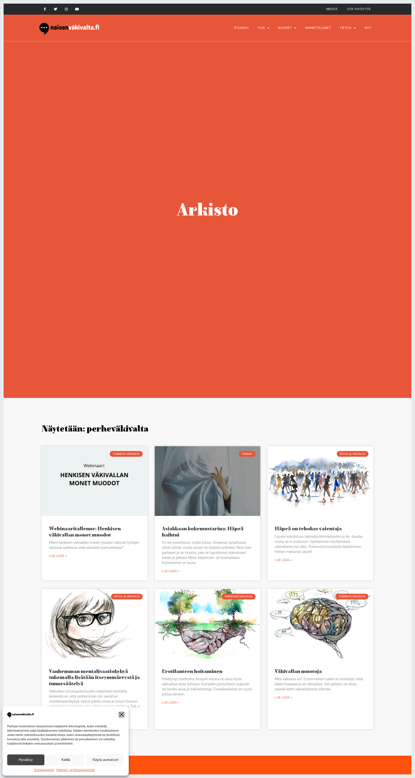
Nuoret (285, 28)
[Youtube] (77, 9)
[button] (121, 714)
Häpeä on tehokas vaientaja (308, 528)
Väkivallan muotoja (298, 671)
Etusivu (241, 28)
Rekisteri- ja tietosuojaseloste (75, 770)
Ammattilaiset (318, 28)
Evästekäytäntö (44, 770)
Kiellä (65, 760)
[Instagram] (66, 9)
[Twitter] (55, 9)
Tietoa (345, 28)
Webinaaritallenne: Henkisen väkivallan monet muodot (85, 531)
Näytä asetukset (105, 760)
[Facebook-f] (44, 9)
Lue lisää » (58, 556)
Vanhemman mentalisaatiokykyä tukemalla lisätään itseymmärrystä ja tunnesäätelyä (94, 677)
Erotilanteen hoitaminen (192, 671)
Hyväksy (26, 760)
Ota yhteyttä (359, 9)
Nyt (368, 28)
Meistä (332, 9)
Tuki (261, 28)
